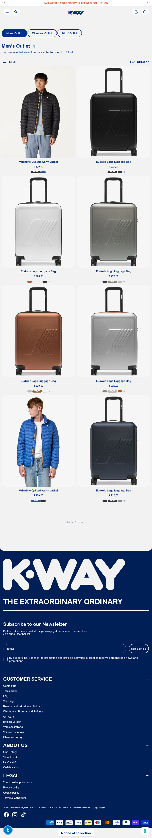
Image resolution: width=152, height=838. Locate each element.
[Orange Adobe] (29, 282)
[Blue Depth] (120, 172)
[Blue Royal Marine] (43, 172)
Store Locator (11, 757)
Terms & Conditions (15, 797)
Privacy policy (11, 787)
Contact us (9, 685)
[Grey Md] (120, 282)
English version (12, 721)
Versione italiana (13, 726)
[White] (104, 172)
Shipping (8, 701)
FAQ (6, 696)
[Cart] (145, 12)
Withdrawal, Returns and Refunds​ (23, 711)
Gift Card (8, 716)
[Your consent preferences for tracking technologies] (145, 831)
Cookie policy (11, 792)
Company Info (98, 808)
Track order (10, 690)
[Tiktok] (23, 815)
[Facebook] (6, 815)
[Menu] (7, 12)
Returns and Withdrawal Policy (21, 706)
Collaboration (11, 767)
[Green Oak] (112, 282)
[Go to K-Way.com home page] (76, 13)
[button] (139, 61)
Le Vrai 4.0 (9, 762)
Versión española (13, 732)
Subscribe (138, 648)
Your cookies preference (17, 782)
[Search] (16, 12)
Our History (10, 752)
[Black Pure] (36, 172)
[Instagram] (15, 815)
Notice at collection (76, 833)
